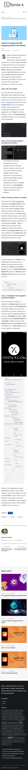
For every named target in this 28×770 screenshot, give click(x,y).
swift (10, 738)
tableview (22, 738)
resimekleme (4, 734)
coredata (15, 716)
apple (17, 710)
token (14, 741)
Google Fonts (11, 102)
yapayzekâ (4, 744)
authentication (5, 713)
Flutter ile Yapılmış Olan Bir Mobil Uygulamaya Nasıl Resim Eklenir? (7, 548)
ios (20, 722)
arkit (21, 710)
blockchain (19, 713)
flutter (9, 719)
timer (9, 741)
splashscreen (17, 734)
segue (11, 734)
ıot (9, 744)
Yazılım (2, 48)
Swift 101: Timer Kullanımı (8, 648)
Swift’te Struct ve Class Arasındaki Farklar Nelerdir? (13, 751)
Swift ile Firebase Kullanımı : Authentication (11, 749)
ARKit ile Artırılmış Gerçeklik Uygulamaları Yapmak (13, 753)
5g (2, 710)
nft (3, 731)
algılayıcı (8, 710)
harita (22, 719)
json (10, 726)
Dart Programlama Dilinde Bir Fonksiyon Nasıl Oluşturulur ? (20, 548)
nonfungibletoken (10, 731)
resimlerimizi (20, 201)
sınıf (17, 738)
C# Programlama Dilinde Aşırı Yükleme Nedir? (14, 596)
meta (21, 726)
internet (4, 723)
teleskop (4, 741)
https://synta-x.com (10, 540)
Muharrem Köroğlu (5, 50)
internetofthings (13, 723)
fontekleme (20, 517)
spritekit (24, 734)
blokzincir (4, 716)
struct (3, 738)
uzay (19, 741)
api (12, 710)
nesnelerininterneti (18, 728)
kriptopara (15, 726)
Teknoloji (4, 701)
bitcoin (12, 713)
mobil (10, 728)
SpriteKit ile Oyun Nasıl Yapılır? (8, 755)
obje (17, 731)
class (10, 716)
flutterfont (12, 517)
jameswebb (4, 726)
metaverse (4, 728)
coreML (21, 716)
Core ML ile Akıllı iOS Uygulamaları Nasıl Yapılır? (12, 622)
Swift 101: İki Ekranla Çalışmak (9, 673)
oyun (22, 731)
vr (22, 741)
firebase (4, 719)
